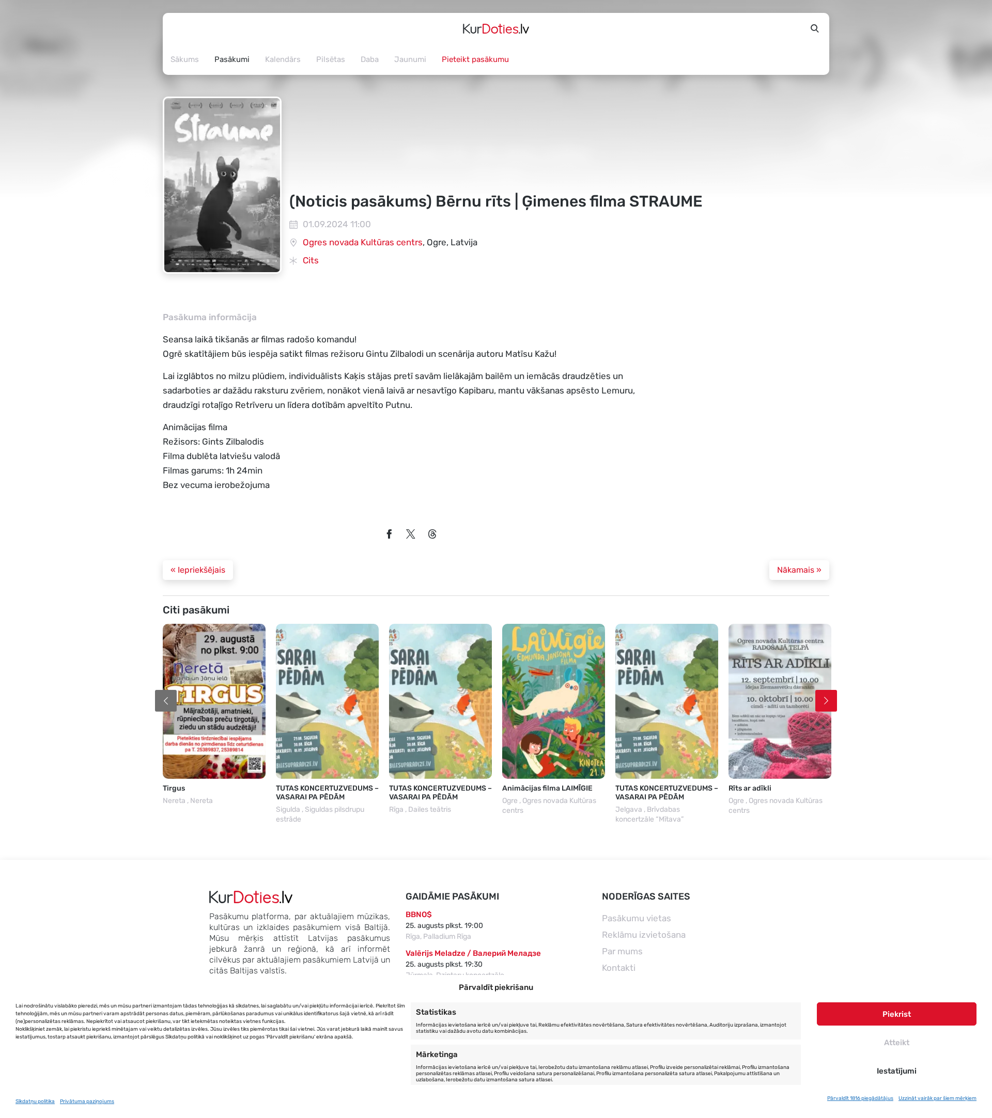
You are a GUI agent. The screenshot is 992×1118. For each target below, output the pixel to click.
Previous (166, 701)
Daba (370, 59)
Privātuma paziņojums (87, 1101)
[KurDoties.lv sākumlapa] (496, 28)
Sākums (185, 59)
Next (826, 701)
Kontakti (619, 968)
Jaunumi (410, 59)
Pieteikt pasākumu (475, 59)
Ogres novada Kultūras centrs (363, 242)
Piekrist (896, 1014)
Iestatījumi (897, 1071)
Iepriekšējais (198, 570)
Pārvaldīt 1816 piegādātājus (860, 1098)
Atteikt (896, 1042)
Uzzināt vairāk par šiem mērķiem (937, 1098)
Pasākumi (232, 59)
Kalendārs (283, 59)
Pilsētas (330, 59)
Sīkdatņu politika (35, 1101)
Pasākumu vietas (636, 918)
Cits (311, 260)
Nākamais (799, 570)
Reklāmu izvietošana (644, 935)
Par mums (622, 951)
